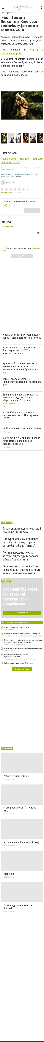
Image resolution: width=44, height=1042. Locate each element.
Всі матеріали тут (22, 613)
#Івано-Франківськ (7, 174)
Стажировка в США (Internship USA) (19, 809)
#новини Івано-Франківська (24, 174)
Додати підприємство (22, 669)
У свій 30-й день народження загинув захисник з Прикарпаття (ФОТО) (20, 415)
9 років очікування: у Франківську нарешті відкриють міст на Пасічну (22, 336)
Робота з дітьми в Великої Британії (17, 907)
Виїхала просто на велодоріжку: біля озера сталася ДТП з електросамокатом (20, 350)
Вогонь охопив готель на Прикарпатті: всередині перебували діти (22, 381)
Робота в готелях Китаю (16, 776)
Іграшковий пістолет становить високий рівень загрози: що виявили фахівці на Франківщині (21, 366)
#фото (37, 174)
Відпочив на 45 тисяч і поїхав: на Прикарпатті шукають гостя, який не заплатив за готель (22, 570)
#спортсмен (5, 176)
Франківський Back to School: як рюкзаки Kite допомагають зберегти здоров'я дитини (20, 397)
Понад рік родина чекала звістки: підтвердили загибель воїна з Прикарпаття (21, 556)
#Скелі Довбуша (16, 176)
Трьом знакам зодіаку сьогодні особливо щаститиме (22, 530)
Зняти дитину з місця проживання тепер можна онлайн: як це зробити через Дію (21, 440)
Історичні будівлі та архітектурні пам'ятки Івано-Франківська (20, 596)
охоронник (9, 873)
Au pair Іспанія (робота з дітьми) (21, 842)
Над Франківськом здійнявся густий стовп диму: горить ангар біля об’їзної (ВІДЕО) (20, 542)
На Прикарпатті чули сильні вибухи (22, 428)
